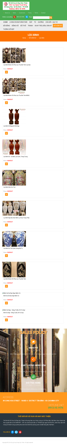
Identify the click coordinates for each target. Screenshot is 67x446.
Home (5, 22)
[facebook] (12, 432)
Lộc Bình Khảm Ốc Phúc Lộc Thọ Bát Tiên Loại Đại (16, 65)
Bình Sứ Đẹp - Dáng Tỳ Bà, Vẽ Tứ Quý (13, 312)
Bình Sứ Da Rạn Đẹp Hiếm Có (11, 295)
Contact (43, 13)
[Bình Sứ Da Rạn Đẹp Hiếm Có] (11, 293)
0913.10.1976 (20, 17)
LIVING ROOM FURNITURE (18, 22)
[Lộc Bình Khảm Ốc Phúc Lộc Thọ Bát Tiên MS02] (14, 86)
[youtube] (20, 432)
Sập (30, 22)
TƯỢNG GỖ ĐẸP (8, 29)
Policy (30, 13)
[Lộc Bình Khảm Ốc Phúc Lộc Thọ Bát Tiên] (14, 269)
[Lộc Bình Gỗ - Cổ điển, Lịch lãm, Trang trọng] (14, 147)
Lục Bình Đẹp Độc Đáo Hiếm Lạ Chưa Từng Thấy (16, 217)
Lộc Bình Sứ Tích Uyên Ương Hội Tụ (13, 248)
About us (7, 13)
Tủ (35, 22)
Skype (30, 17)
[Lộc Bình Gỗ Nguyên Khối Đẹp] (14, 116)
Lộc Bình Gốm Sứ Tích (9, 187)
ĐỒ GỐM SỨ (58, 26)
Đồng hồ (15, 26)
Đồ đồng (6, 26)
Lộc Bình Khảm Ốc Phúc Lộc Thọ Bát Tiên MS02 (16, 95)
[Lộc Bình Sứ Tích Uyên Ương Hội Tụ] (14, 239)
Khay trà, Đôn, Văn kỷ (43, 26)
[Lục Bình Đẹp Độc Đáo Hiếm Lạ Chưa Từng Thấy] (14, 208)
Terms (36, 13)
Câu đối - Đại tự (52, 22)
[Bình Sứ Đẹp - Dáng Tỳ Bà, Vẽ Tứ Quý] (13, 310)
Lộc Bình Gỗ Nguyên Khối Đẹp (11, 126)
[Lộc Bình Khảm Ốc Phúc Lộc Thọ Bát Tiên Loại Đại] (14, 55)
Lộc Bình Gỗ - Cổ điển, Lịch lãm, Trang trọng (15, 156)
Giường (41, 22)
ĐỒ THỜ (23, 26)
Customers (22, 13)
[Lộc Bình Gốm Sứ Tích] (14, 178)
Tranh (30, 26)
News (14, 13)
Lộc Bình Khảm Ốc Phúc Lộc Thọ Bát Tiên (14, 279)
